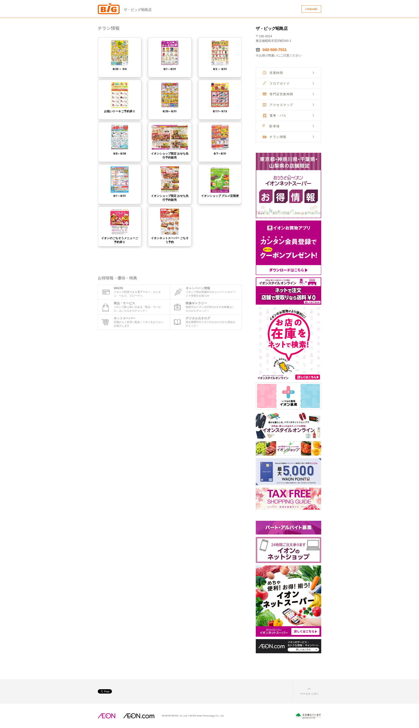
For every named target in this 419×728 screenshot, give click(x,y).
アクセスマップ (281, 105)
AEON (106, 715)
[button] (306, 691)
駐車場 (275, 126)
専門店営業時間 (281, 94)
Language (311, 8)
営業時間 (276, 73)
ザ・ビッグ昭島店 (138, 10)
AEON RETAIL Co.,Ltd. (176, 715)
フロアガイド (280, 83)
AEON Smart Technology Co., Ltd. (207, 715)
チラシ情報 (278, 137)
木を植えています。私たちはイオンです (308, 716)
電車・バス (278, 115)
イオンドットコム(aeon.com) (138, 715)
